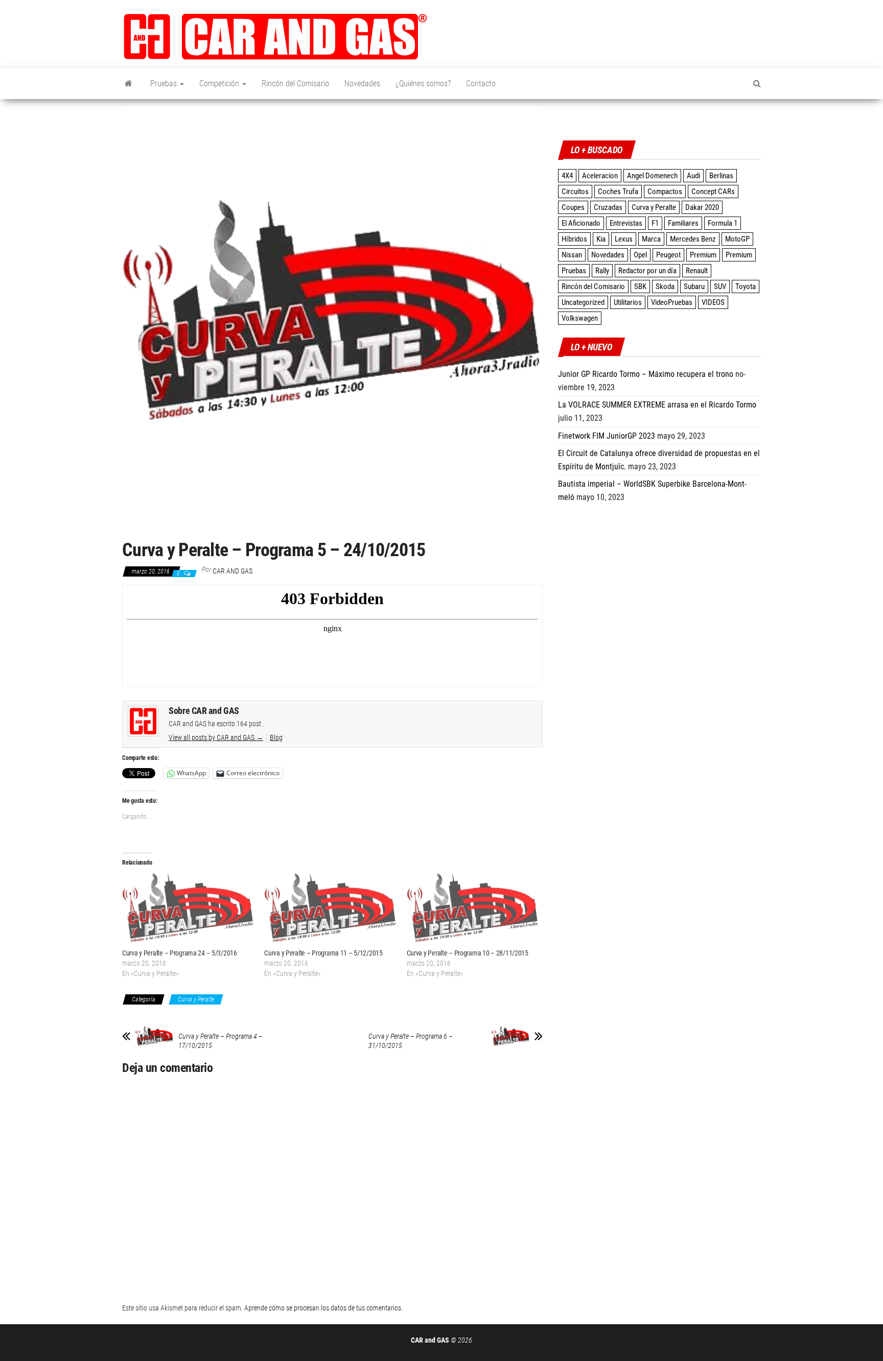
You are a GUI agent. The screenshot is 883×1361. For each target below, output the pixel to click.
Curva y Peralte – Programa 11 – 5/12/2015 (323, 953)
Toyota (745, 286)
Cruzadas (608, 207)
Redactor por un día (647, 270)
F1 (655, 223)
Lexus (624, 239)
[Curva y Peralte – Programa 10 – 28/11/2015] (473, 910)
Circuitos (575, 191)
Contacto (481, 83)
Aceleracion (600, 175)
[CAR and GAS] (128, 83)
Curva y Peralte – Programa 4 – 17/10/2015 (220, 1040)
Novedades (362, 83)
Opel (640, 254)
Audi (693, 175)
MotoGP (737, 239)
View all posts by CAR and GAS (216, 737)
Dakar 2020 (702, 207)
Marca (651, 239)
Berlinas (721, 175)
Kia (601, 239)
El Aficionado (581, 223)
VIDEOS (713, 302)
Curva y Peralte (196, 999)
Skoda (665, 286)
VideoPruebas (671, 302)
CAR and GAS (232, 571)
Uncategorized (583, 302)
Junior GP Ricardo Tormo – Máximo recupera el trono (645, 374)
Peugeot (668, 254)
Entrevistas (626, 223)
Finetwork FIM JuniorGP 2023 (606, 436)
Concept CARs (713, 191)
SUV (720, 286)
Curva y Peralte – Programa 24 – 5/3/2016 (179, 953)
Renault (697, 270)
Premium (703, 254)
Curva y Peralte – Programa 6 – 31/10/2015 (410, 1040)
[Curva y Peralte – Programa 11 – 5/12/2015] (330, 910)
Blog (276, 737)
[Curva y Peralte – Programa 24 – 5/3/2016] (188, 910)
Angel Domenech (652, 175)
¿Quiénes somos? (423, 83)
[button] (275, 37)
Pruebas (164, 83)
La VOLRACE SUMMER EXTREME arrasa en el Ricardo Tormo (657, 405)
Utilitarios (628, 302)
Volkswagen (580, 318)
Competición (220, 83)
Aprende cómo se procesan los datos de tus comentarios (322, 1308)
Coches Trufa (618, 191)
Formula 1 (722, 223)
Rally (602, 270)
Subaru (694, 286)
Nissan (572, 254)
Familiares (683, 223)
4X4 (567, 175)
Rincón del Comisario (295, 83)
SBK (640, 286)
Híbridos (574, 239)
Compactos (664, 191)
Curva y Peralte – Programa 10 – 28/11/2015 (467, 953)
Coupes (573, 207)
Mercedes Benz (693, 239)
